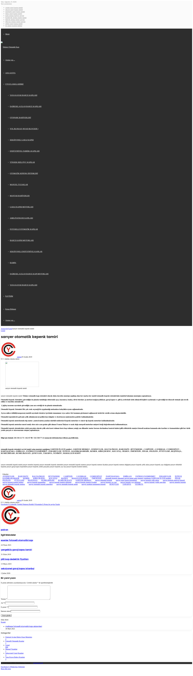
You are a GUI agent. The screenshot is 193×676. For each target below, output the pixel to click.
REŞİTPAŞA (33, 480)
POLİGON (7, 480)
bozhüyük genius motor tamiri (15, 18)
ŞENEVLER (114, 484)
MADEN (64, 478)
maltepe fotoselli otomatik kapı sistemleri (23, 626)
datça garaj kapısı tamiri (13, 14)
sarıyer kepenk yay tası (109, 482)
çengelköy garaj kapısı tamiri (16, 549)
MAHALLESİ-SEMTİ (80, 478)
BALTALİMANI (38, 476)
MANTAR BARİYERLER (20, 196)
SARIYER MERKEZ (83, 480)
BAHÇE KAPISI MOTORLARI (22, 240)
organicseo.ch (38, 663)
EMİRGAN (127, 476)
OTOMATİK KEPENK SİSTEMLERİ (24, 173)
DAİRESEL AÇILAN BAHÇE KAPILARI (25, 106)
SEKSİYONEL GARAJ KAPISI (22, 140)
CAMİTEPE (68, 476)
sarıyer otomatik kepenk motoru (14, 484)
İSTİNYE (178, 476)
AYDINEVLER (8, 476)
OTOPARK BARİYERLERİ (20, 118)
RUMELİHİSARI (47, 480)
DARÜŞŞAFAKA (112, 476)
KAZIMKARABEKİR (11, 478)
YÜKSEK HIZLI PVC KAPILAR (22, 162)
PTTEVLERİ (19, 480)
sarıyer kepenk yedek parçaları (155, 482)
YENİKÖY (139, 484)
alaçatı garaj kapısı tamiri (14, 10)
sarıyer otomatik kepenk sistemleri (41, 484)
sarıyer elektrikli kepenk (103, 480)
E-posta (4, 607)
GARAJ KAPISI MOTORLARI (21, 207)
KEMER (26, 478)
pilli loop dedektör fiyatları (15, 559)
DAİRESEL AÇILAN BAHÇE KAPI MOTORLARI (29, 274)
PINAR (177, 478)
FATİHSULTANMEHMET (145, 476)
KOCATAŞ (53, 478)
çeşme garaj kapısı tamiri (14, 8)
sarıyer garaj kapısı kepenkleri (126, 480)
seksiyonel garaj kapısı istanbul (17, 568)
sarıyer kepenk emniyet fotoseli (174, 480)
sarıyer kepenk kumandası (36, 482)
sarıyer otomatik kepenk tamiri (67, 484)
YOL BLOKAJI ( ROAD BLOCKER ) (24, 129)
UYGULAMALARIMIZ (14, 84)
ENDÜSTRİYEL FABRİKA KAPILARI (25, 151)
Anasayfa (4, 329)
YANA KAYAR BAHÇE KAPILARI (23, 95)
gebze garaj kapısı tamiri (13, 24)
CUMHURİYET (96, 476)
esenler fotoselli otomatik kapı (17, 540)
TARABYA (127, 484)
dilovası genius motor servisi (15, 22)
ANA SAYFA (10, 73)
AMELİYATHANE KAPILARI (21, 218)
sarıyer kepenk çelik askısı (150, 480)
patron (19, 357)
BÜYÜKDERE (54, 476)
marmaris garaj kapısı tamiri (15, 12)
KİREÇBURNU (39, 478)
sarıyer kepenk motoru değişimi (60, 482)
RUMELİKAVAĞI (65, 480)
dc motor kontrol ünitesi (13, 26)
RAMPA (13, 263)
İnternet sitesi (5, 611)
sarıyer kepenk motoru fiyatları (86, 482)
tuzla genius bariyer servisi (14, 16)
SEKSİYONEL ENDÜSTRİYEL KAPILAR (26, 251)
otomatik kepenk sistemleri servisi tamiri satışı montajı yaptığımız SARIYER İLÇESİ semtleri (138, 478)
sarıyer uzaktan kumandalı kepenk (94, 484)
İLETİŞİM (9, 296)
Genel (10, 329)
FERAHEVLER (165, 476)
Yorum (4, 599)
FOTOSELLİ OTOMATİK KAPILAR (24, 229)
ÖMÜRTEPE (97, 478)
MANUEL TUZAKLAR (19, 185)
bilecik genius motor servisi (15, 20)
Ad (2, 603)
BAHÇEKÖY (23, 476)
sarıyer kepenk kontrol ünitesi (13, 482)
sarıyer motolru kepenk (178, 482)
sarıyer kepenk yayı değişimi (130, 482)
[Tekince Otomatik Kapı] (10, 47)
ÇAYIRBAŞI (81, 476)
